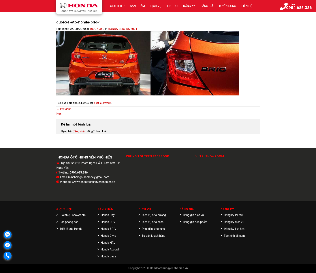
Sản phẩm (137, 6)
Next (61, 113)
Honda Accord (110, 249)
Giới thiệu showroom (73, 215)
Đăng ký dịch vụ (234, 222)
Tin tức (172, 6)
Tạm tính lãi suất (234, 235)
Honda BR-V (108, 228)
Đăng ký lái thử (233, 215)
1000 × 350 (97, 29)
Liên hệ (246, 6)
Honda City (108, 215)
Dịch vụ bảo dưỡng (154, 215)
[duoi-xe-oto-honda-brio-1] (147, 63)
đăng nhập (79, 131)
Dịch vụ (155, 6)
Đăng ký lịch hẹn (234, 228)
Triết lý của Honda (71, 228)
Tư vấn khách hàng (153, 235)
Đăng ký (189, 6)
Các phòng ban (69, 222)
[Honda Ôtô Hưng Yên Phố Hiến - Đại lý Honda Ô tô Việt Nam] (79, 7)
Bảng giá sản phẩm (195, 222)
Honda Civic (108, 235)
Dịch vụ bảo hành (152, 222)
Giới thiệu (117, 6)
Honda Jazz (108, 256)
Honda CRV (108, 222)
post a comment (102, 103)
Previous (64, 109)
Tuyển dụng (227, 6)
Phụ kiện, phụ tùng (153, 228)
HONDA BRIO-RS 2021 (122, 29)
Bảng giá (206, 6)
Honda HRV (108, 242)
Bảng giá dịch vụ (193, 215)
